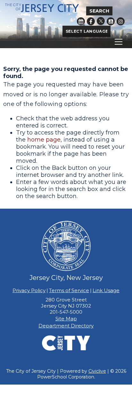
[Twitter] (101, 21)
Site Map (66, 319)
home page (44, 139)
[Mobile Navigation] (66, 41)
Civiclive (97, 371)
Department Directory (66, 326)
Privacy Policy (28, 290)
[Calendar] (81, 21)
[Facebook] (91, 21)
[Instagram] (121, 21)
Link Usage (106, 290)
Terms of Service (69, 290)
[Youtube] (111, 21)
